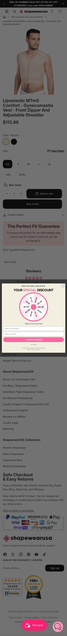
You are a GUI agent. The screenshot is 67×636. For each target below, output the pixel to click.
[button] (58, 627)
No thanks (34, 344)
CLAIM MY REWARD (33, 339)
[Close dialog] (63, 285)
